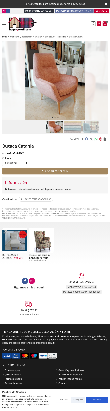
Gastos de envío (13, 383)
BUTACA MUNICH (10, 255)
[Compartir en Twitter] (91, 139)
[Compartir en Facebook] (86, 139)
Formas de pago (13, 378)
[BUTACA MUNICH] (14, 240)
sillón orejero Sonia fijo (40, 255)
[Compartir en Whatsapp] (96, 139)
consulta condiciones (28, 314)
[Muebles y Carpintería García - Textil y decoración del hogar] (22, 24)
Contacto (63, 383)
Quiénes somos (13, 374)
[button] (52, 117)
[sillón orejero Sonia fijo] (41, 240)
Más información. (10, 407)
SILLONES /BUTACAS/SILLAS (87, 213)
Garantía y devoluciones (71, 370)
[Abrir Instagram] (3, 10)
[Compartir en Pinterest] (100, 139)
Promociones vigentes (70, 374)
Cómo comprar (13, 370)
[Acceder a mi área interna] (99, 23)
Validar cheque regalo (70, 378)
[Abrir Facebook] (8, 10)
